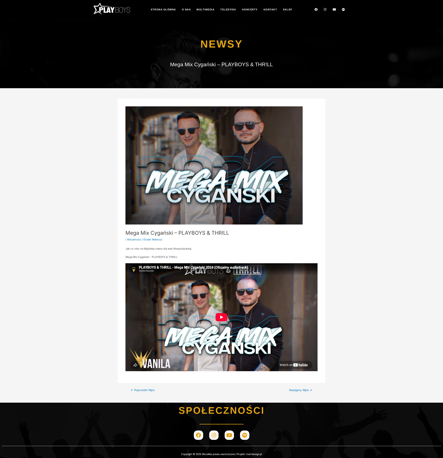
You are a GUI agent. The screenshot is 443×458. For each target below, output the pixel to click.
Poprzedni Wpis (143, 390)
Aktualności (134, 239)
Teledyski (228, 9)
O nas (186, 9)
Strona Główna (163, 9)
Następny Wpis (300, 390)
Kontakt (270, 9)
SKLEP (287, 9)
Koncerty (250, 9)
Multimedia (205, 9)
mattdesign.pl (254, 454)
